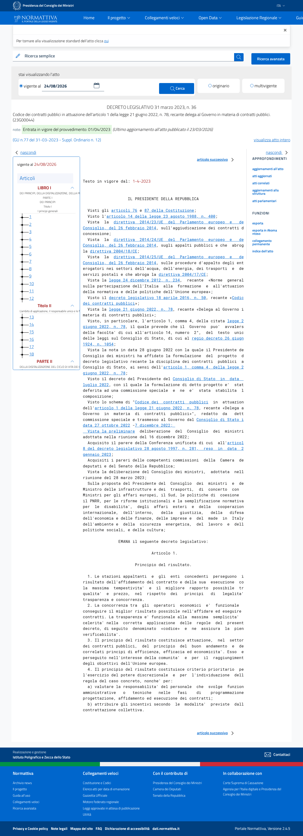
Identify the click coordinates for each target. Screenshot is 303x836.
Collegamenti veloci (26, 801)
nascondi (28, 152)
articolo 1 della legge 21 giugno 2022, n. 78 (147, 407)
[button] (96, 85)
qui (106, 41)
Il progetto (20, 788)
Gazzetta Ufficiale (95, 795)
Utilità (87, 814)
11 (31, 291)
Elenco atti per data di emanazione (106, 788)
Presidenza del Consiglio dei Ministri (177, 782)
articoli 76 (124, 210)
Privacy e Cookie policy (31, 828)
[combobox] (128, 56)
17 (31, 346)
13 (31, 317)
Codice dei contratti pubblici (171, 401)
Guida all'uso (21, 795)
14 (31, 324)
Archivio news (22, 782)
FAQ (99, 828)
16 (31, 339)
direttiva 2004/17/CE (182, 274)
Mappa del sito (82, 828)
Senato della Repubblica (169, 795)
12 (31, 298)
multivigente (265, 86)
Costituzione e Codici (97, 782)
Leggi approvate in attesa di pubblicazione (111, 808)
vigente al (33, 86)
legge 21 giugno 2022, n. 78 (141, 309)
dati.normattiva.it (165, 828)
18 (31, 354)
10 (31, 283)
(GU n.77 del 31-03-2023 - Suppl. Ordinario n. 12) (57, 140)
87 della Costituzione (169, 210)
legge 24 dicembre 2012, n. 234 (144, 279)
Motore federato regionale (101, 801)
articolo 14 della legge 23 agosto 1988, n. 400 (161, 216)
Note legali (59, 828)
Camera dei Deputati (167, 788)
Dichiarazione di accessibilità (127, 828)
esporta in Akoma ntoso (264, 232)
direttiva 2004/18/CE (113, 251)
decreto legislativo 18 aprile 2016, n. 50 (157, 297)
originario (221, 86)
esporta (257, 223)
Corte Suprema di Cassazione (243, 782)
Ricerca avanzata (271, 59)
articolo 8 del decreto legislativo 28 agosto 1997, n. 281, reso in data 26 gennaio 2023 (164, 448)
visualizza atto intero (272, 140)
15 (31, 332)
